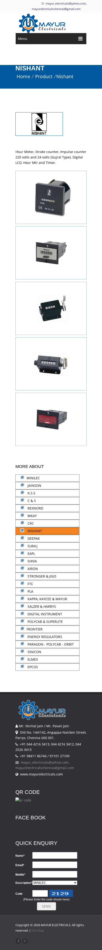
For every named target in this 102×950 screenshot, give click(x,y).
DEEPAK (33, 538)
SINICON (34, 652)
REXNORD (35, 508)
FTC (30, 584)
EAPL (31, 553)
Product (43, 76)
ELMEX (32, 659)
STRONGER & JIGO (41, 576)
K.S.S (31, 493)
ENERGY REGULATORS (44, 636)
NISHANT (34, 531)
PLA (30, 591)
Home (23, 76)
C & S (31, 500)
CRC (30, 523)
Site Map (38, 930)
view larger (51, 203)
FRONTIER (34, 629)
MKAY (32, 516)
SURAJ (32, 546)
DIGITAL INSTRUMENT (44, 614)
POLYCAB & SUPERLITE (45, 621)
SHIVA (32, 561)
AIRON (32, 568)
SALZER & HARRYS (41, 606)
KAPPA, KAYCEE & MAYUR (47, 599)
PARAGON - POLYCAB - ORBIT (50, 644)
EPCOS (32, 667)
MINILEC (33, 478)
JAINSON (34, 485)
